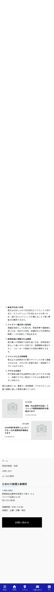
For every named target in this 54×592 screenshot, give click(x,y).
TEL (49, 590)
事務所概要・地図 (10, 465)
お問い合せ (7, 471)
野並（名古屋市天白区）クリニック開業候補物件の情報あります (36, 408)
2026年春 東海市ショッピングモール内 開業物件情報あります (17, 430)
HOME (14, 590)
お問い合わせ (37, 590)
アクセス (25, 590)
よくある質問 (8, 476)
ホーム (5, 460)
